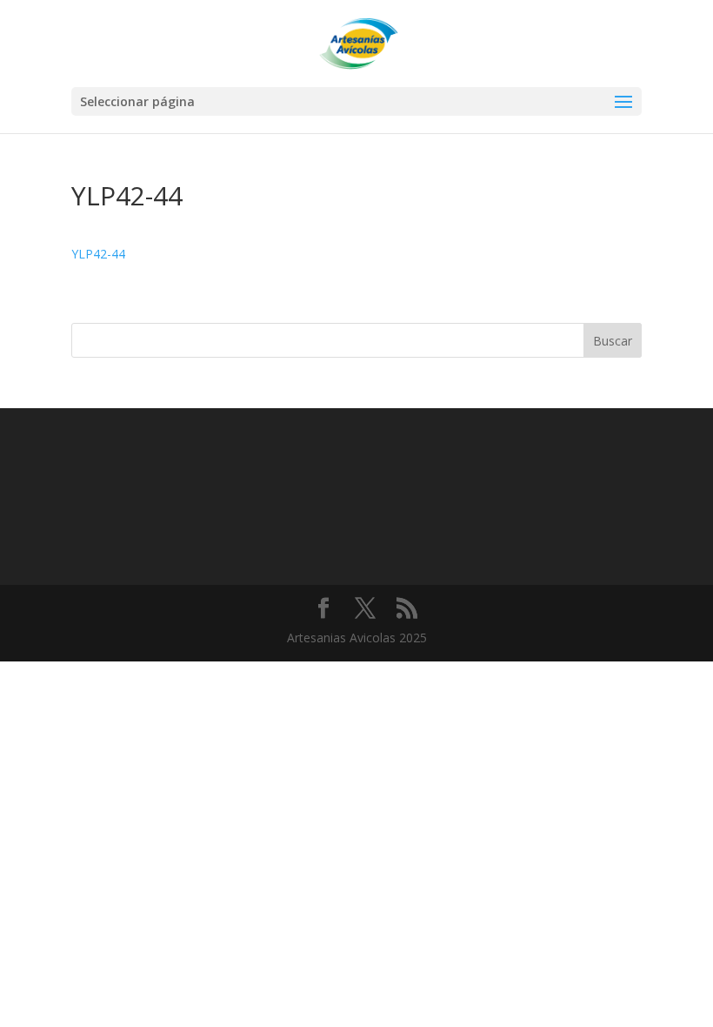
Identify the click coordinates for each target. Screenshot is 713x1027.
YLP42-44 (98, 253)
